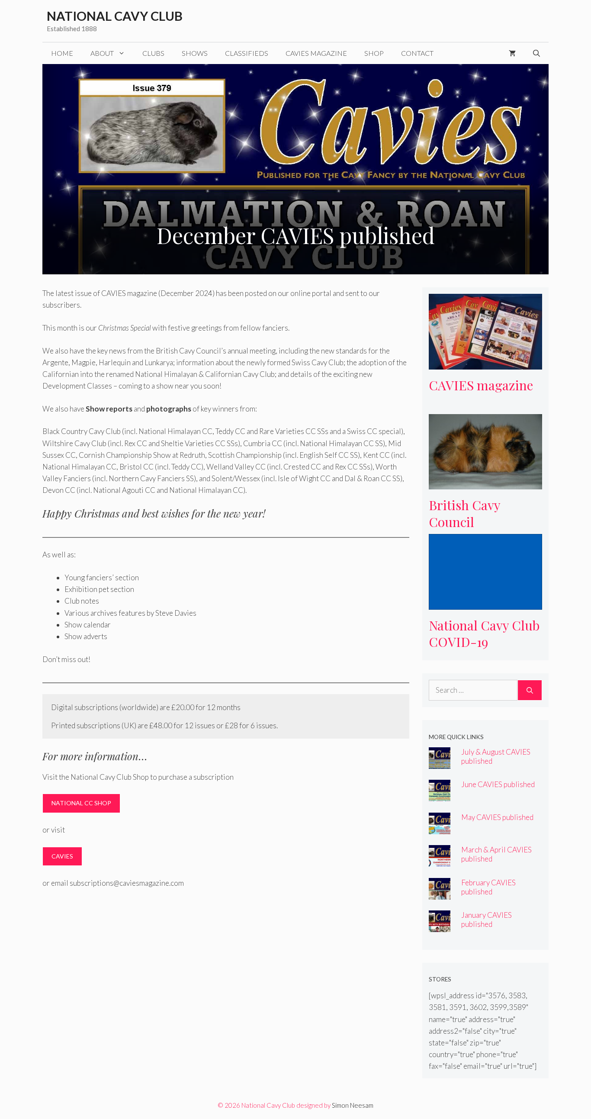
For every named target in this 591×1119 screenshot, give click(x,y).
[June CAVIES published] (439, 795)
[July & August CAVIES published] (439, 762)
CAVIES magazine (316, 53)
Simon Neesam (352, 1105)
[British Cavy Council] (486, 483)
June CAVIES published (498, 784)
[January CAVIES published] (439, 926)
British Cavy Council (465, 513)
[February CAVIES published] (439, 893)
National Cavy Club (115, 15)
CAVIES (62, 856)
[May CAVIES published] (439, 828)
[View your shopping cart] (512, 53)
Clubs (153, 53)
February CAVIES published (488, 887)
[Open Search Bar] (536, 53)
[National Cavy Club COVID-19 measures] (486, 603)
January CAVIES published (486, 919)
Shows (195, 53)
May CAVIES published (497, 817)
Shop (374, 53)
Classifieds (246, 53)
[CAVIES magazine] (486, 363)
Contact (417, 53)
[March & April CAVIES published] (439, 860)
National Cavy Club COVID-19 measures (484, 642)
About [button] (102, 53)
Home (62, 53)
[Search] (529, 690)
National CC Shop (81, 803)
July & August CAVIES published (495, 756)
